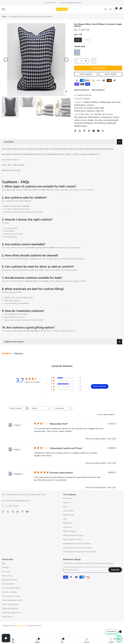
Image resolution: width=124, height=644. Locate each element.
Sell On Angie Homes (10, 604)
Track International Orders (12, 600)
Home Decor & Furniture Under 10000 (89, 108)
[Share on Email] (98, 131)
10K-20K (97, 114)
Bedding (87, 102)
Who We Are (68, 498)
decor (84, 120)
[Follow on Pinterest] (22, 511)
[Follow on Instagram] (13, 511)
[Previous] (6, 59)
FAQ (64, 519)
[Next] (67, 59)
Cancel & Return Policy (11, 588)
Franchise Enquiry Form (11, 612)
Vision (65, 506)
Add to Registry (86, 74)
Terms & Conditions (10, 592)
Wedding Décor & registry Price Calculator (79, 551)
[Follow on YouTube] (27, 511)
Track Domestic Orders (11, 596)
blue (85, 117)
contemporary (106, 117)
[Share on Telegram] (94, 131)
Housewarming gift (110, 120)
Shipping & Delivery (9, 579)
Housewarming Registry (83, 123)
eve (96, 120)
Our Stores (6, 571)
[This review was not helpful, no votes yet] (113, 438)
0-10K (81, 114)
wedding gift (111, 123)
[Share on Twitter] (80, 131)
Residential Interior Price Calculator (77, 543)
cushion (116, 117)
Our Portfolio (68, 511)
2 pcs (104, 114)
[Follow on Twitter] (8, 511)
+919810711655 (50, 3)
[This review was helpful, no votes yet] (109, 438)
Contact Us (67, 527)
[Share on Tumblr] (89, 131)
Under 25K (100, 111)
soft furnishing (99, 123)
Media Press (68, 523)
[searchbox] (16, 408)
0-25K (86, 114)
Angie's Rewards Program (73, 535)
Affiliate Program (69, 531)
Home (4, 16)
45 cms (109, 114)
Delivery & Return (81, 90)
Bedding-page (105, 102)
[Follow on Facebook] (3, 511)
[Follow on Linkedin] (17, 511)
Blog (3, 563)
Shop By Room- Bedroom (84, 111)
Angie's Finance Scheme (72, 539)
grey (100, 120)
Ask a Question (98, 90)
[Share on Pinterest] (84, 131)
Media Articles (68, 515)
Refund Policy (7, 616)
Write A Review (99, 386)
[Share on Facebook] (75, 131)
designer (90, 120)
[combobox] (40, 408)
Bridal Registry (79, 105)
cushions (77, 120)
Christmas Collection (10, 608)
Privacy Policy (7, 575)
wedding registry (80, 126)
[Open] (6, 638)
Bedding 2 (95, 102)
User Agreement (8, 584)
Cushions (90, 105)
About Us (66, 502)
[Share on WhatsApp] (103, 131)
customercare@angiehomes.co (71, 3)
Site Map (5, 567)
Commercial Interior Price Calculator (77, 547)
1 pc (91, 114)
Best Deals (116, 102)
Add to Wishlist (110, 74)
